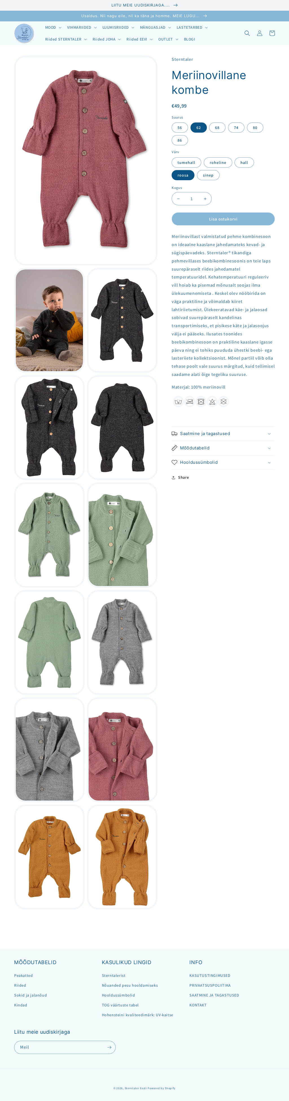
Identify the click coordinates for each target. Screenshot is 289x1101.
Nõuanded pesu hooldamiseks (130, 985)
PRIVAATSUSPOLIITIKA (210, 985)
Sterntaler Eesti (136, 1088)
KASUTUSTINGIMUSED (209, 975)
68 (217, 127)
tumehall (186, 162)
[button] (53, 27)
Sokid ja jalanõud (30, 995)
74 (236, 127)
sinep (208, 175)
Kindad (20, 1005)
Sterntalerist (114, 975)
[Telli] (109, 1047)
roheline (218, 162)
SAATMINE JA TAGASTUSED (214, 995)
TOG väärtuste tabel (120, 1005)
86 (180, 140)
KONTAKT (198, 1005)
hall (244, 162)
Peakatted (23, 975)
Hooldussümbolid (118, 995)
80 (255, 127)
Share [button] (183, 477)
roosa (183, 175)
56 (180, 127)
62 (198, 127)
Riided (20, 985)
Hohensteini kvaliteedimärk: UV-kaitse (137, 1014)
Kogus (177, 187)
